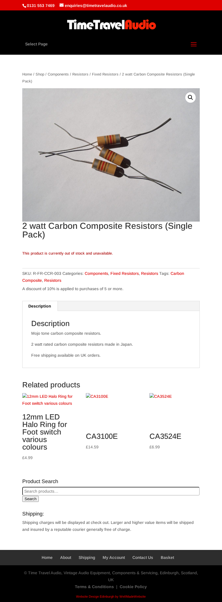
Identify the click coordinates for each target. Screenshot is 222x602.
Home (27, 74)
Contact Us (142, 557)
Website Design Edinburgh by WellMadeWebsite (111, 596)
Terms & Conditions (94, 586)
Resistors (80, 74)
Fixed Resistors (105, 74)
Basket (167, 557)
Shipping (87, 557)
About (65, 557)
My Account (114, 557)
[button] (190, 97)
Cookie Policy (133, 586)
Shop (40, 74)
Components (58, 74)
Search (30, 499)
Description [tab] (39, 306)
